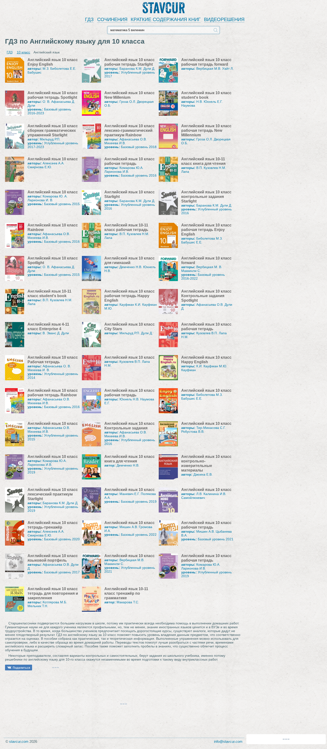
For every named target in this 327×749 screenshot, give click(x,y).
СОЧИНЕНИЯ (112, 19)
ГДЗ (89, 19)
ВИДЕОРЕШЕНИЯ (224, 19)
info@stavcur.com (228, 741)
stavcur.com (18, 741)
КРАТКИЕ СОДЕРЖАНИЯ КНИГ (166, 19)
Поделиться (21, 667)
